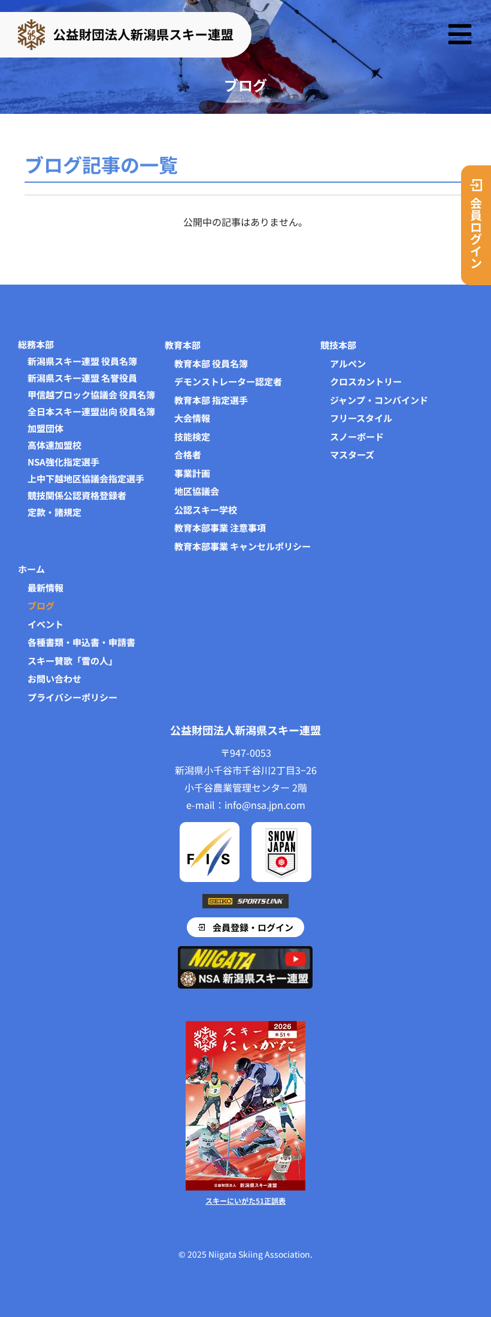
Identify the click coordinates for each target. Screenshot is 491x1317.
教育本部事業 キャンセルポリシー (242, 546)
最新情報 (45, 587)
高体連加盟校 (54, 445)
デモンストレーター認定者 (228, 381)
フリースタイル (361, 418)
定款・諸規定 (54, 512)
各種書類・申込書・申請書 (81, 642)
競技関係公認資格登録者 (77, 496)
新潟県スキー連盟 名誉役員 (82, 378)
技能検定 (192, 436)
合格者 (187, 454)
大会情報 (192, 418)
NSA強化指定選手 (63, 462)
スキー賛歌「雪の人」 (72, 660)
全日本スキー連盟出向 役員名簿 (91, 412)
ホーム (31, 569)
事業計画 (192, 473)
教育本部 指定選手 (211, 400)
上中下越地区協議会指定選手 (86, 479)
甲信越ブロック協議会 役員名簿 (91, 395)
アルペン (348, 363)
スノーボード (357, 436)
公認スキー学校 (205, 509)
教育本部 (183, 345)
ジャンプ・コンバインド (379, 400)
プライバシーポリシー (72, 697)
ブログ (41, 605)
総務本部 (36, 345)
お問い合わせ (54, 678)
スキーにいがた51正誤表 (245, 1200)
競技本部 (338, 345)
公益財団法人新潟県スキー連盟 (245, 730)
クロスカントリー (366, 381)
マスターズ (352, 454)
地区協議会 (196, 491)
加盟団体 (45, 428)
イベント (45, 624)
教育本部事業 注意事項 (220, 527)
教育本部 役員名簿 (211, 363)
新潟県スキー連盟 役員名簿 (82, 361)
